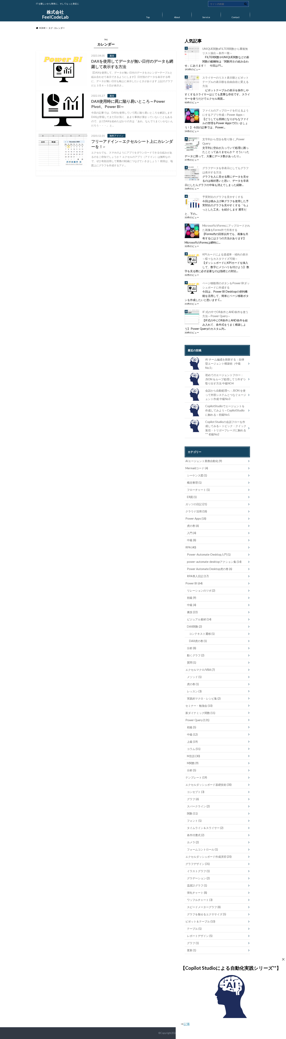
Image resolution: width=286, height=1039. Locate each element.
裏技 (192, 612)
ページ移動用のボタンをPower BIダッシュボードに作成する (226, 285)
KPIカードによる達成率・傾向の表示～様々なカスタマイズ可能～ (225, 256)
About (177, 17)
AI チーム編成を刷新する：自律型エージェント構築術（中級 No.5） (224, 363)
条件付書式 (195, 835)
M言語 (193, 756)
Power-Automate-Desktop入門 (209, 554)
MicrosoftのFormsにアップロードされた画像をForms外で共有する (226, 227)
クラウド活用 (196, 511)
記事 (187, 1024)
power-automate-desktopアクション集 (214, 561)
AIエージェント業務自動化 (203, 461)
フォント (194, 820)
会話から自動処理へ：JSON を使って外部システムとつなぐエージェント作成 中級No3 (225, 395)
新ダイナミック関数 (200, 713)
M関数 (192, 763)
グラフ (193, 799)
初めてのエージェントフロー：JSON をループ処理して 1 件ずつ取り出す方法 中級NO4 (225, 379)
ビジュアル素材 (199, 619)
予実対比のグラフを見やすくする (222, 196)
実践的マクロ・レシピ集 (204, 698)
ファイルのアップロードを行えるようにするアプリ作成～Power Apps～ (225, 112)
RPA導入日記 (198, 576)
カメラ (193, 842)
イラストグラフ (198, 871)
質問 (191, 662)
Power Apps (195, 518)
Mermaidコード (196, 468)
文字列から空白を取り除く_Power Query (223, 141)
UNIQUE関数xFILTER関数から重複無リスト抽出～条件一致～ (225, 51)
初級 (191, 597)
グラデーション (198, 878)
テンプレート (196, 777)
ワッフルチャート (199, 899)
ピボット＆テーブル (200, 921)
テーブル (194, 928)
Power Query (197, 720)
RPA (190, 547)
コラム (193, 749)
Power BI (194, 583)
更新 (191, 950)
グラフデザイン (197, 863)
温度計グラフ (197, 885)
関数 (192, 813)
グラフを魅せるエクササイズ (206, 914)
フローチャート (198, 489)
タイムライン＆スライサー (205, 827)
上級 (192, 741)
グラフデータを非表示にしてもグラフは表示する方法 (225, 170)
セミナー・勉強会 (198, 705)
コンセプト (195, 791)
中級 (191, 540)
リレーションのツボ (201, 590)
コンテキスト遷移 (202, 633)
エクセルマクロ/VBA (200, 669)
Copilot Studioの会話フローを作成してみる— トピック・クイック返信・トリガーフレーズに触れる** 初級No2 (225, 428)
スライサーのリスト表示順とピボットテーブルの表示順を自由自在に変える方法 (225, 82)
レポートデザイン (199, 935)
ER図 (192, 497)
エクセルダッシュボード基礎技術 (208, 784)
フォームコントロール (202, 849)
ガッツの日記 (196, 504)
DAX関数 (194, 626)
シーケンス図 (197, 475)
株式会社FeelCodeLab (55, 14)
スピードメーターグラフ (204, 907)
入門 (191, 533)
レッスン (194, 691)
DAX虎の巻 (198, 641)
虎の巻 (193, 525)
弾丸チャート (197, 892)
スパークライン (198, 806)
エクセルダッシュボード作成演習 (208, 856)
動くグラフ (195, 655)
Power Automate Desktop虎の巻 (209, 569)
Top (148, 17)
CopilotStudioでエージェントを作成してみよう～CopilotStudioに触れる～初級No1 (225, 410)
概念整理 (194, 482)
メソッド (194, 677)
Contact (236, 17)
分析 (191, 648)
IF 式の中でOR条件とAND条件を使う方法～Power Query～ (225, 314)
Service (206, 17)
